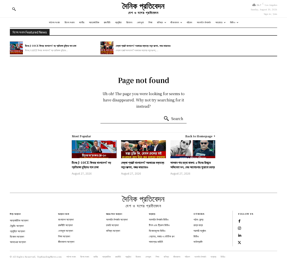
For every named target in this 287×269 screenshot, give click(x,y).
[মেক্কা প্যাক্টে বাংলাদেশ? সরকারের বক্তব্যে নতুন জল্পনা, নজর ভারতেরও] (106, 48)
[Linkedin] (239, 235)
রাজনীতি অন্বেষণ (65, 225)
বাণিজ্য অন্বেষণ (113, 230)
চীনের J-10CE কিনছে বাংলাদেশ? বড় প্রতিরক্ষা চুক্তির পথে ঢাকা (50, 45)
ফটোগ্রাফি (198, 241)
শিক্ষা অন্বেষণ (64, 236)
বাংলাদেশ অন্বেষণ (66, 219)
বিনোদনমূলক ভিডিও (157, 230)
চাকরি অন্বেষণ (112, 225)
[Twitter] (239, 242)
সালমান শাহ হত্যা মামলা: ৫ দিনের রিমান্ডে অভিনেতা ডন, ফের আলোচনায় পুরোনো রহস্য (192, 164)
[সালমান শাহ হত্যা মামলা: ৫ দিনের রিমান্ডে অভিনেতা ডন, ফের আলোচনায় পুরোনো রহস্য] (192, 149)
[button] (14, 9)
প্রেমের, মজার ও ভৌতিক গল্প (161, 236)
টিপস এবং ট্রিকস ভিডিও (159, 225)
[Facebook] (239, 221)
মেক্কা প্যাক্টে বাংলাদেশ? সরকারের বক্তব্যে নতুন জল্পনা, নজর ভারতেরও (143, 45)
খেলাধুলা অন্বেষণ (65, 230)
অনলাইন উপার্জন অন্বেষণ (117, 219)
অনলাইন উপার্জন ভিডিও (158, 219)
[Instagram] (239, 228)
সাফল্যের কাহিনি (156, 241)
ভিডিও (196, 236)
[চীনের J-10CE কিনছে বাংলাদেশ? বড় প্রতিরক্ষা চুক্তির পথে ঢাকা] (16, 48)
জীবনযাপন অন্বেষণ (66, 241)
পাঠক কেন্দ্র (198, 219)
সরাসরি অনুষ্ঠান (200, 230)
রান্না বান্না (198, 225)
